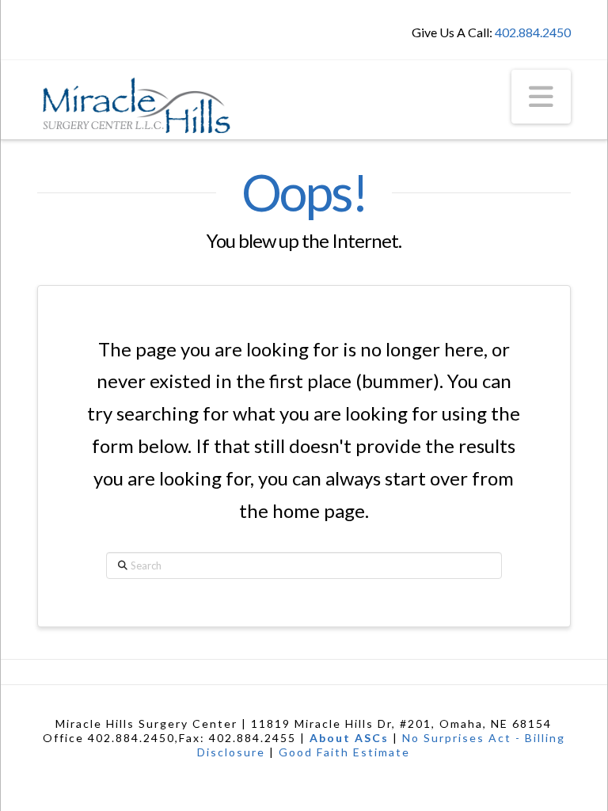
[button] (541, 97)
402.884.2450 (533, 32)
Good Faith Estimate (344, 752)
